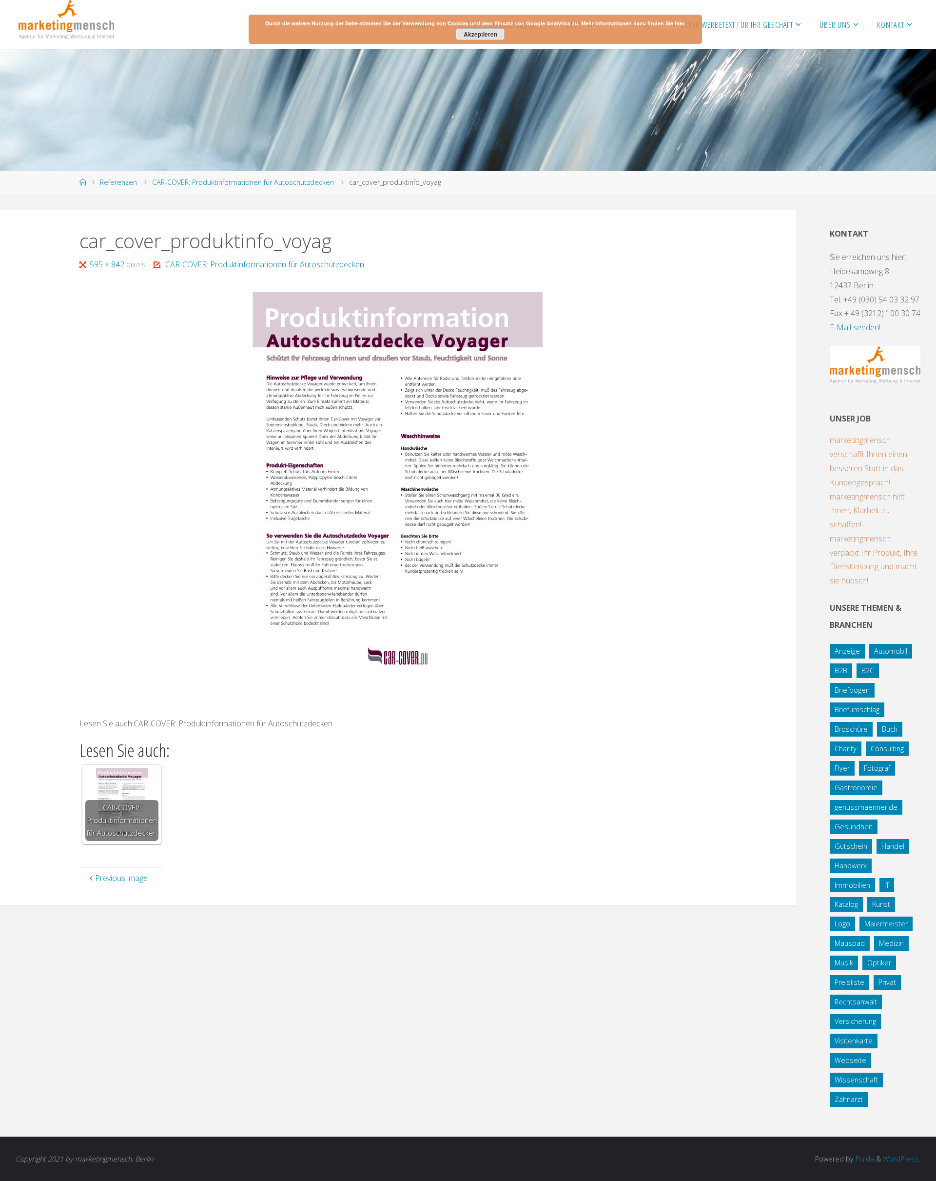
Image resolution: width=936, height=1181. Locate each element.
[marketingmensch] (66, 19)
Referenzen (118, 182)
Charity (846, 748)
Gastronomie (856, 787)
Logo (842, 923)
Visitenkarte (854, 1040)
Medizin (891, 943)
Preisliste (849, 982)
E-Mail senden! (855, 327)
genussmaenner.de (866, 807)
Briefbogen (852, 690)
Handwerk (851, 865)
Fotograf (877, 768)
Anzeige (847, 651)
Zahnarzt (849, 1099)
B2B (841, 670)
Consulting (887, 748)
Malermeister (886, 923)
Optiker (879, 962)
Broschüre (851, 729)
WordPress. (901, 1158)
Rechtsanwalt (856, 1001)
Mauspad (850, 943)
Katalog (846, 904)
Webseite (850, 1060)
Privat (887, 982)
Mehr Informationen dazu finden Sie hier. (633, 23)
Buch (889, 729)
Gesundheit (854, 826)
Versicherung (855, 1021)
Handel (892, 846)
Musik (844, 962)
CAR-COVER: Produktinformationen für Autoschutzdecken (243, 182)
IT (886, 885)
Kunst (881, 904)
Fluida (864, 1158)
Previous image (121, 878)
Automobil (890, 651)
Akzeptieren (480, 34)
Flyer (842, 768)
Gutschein (851, 846)
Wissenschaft (856, 1079)
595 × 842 (108, 264)
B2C (867, 670)
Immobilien (852, 885)
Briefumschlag (857, 709)
